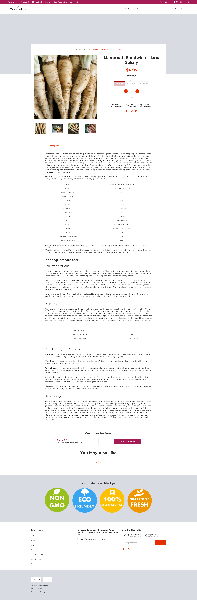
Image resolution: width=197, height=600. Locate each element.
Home (78, 50)
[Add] (137, 91)
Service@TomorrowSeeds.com (91, 539)
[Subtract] (126, 91)
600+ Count (131, 83)
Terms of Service (36, 564)
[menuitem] (161, 2)
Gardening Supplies (37, 554)
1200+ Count (143, 83)
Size (131, 80)
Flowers (34, 550)
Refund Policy (36, 559)
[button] (168, 2)
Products (87, 50)
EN (181, 2)
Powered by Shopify (38, 592)
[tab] (54, 145)
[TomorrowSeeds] (18, 9)
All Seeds (34, 536)
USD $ (186, 2)
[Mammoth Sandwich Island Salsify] (41, 128)
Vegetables (35, 540)
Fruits (33, 545)
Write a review (128, 441)
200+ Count (120, 83)
